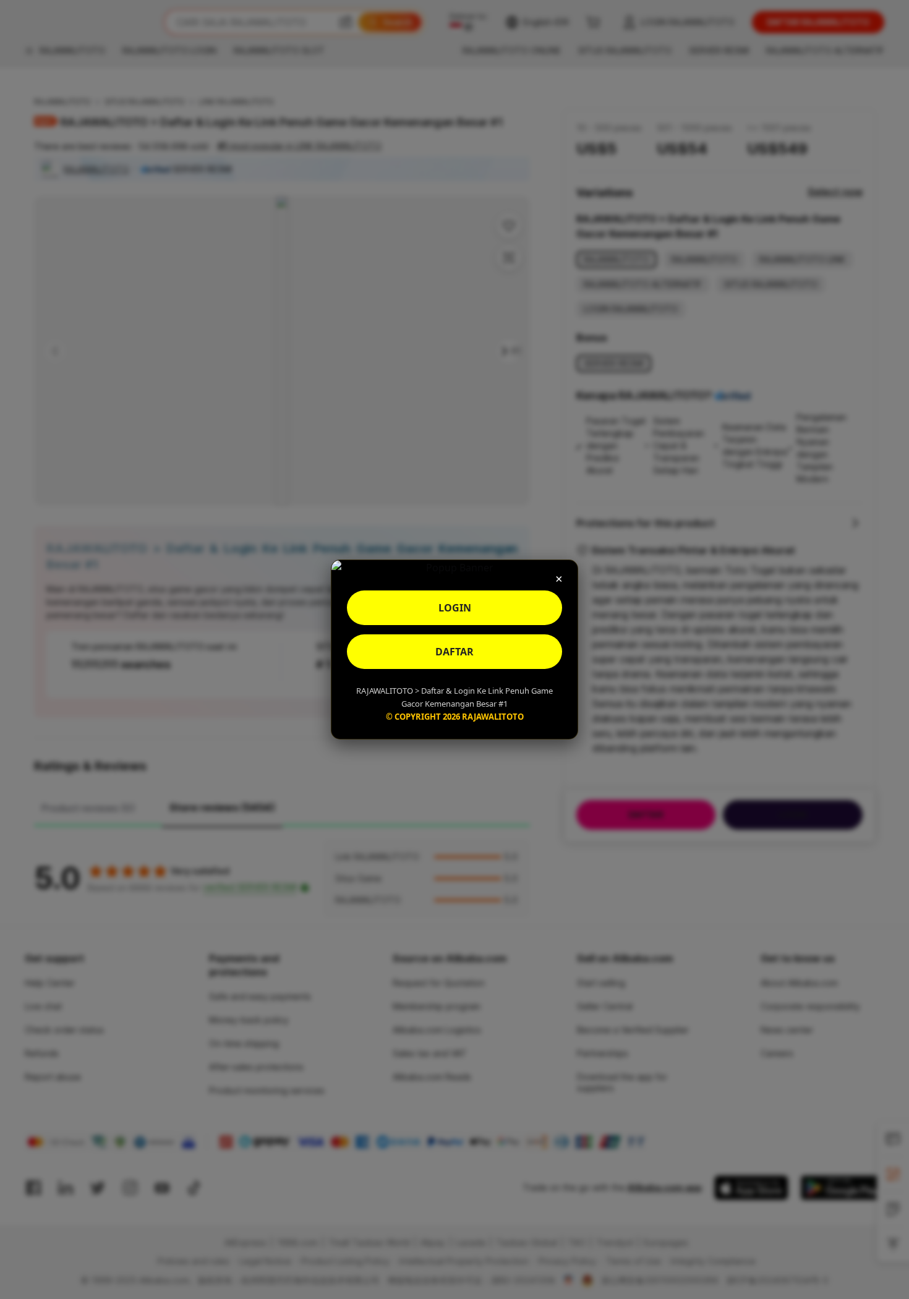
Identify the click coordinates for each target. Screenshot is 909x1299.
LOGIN (454, 608)
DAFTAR (454, 651)
